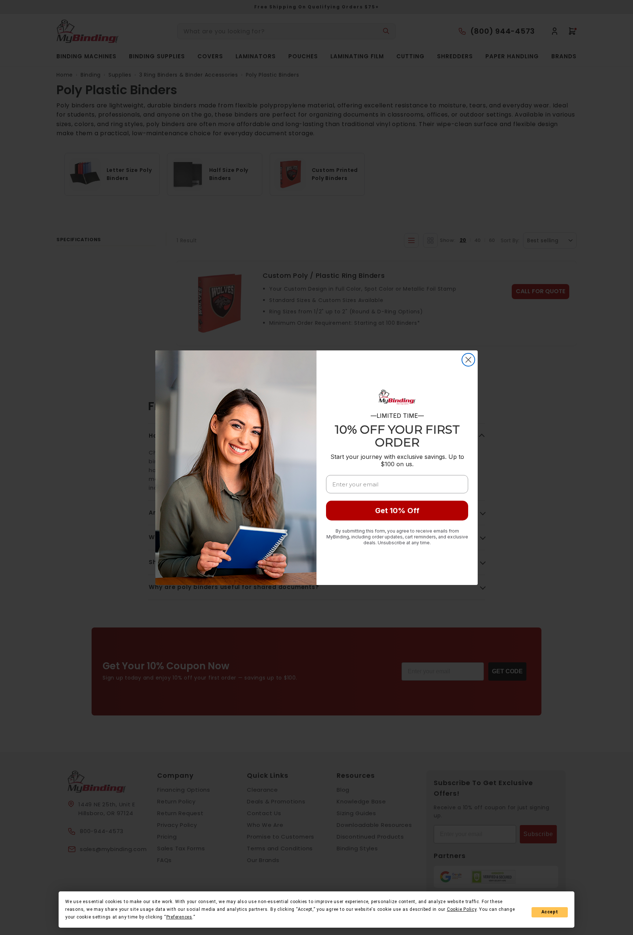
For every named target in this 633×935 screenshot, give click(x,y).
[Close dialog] (468, 359)
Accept (549, 911)
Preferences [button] (179, 917)
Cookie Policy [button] (462, 909)
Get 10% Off (397, 510)
